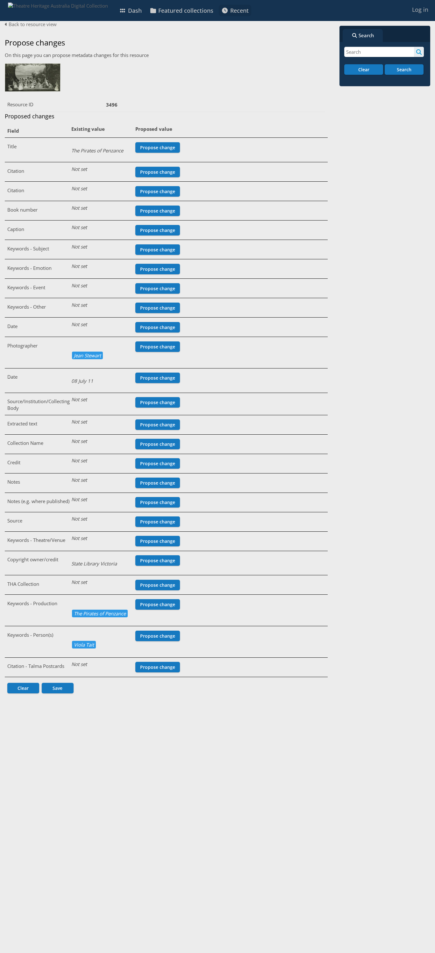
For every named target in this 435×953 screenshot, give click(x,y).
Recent (239, 10)
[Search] (419, 52)
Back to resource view (32, 24)
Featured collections (185, 10)
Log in (420, 9)
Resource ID (20, 104)
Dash (134, 10)
